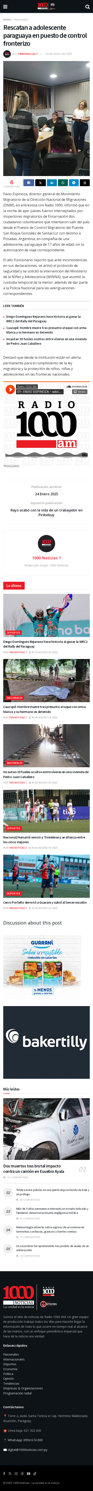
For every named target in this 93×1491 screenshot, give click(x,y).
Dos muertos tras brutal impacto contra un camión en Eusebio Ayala (33, 1168)
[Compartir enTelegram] (74, 182)
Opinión (8, 1378)
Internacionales (14, 1359)
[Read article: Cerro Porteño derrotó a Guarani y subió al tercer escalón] (46, 876)
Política (8, 1374)
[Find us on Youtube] (28, 1473)
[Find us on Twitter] (10, 1473)
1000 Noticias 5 (18, 847)
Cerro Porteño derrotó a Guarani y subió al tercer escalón (45, 902)
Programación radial (17, 1393)
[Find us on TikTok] (34, 1473)
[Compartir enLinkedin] (52, 182)
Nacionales (21, 19)
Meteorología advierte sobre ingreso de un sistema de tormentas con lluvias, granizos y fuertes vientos (50, 1229)
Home (7, 19)
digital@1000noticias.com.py (27, 1450)
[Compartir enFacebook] (28, 182)
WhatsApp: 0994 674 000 (25, 1440)
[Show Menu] (5, 6)
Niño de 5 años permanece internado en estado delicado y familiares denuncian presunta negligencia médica (52, 1211)
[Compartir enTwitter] (40, 182)
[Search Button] (87, 6)
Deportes (13, 632)
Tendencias (11, 1383)
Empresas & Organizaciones (23, 1388)
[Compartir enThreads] (85, 182)
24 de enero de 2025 (58, 54)
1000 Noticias (21, 1483)
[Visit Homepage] (46, 6)
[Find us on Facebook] (4, 1473)
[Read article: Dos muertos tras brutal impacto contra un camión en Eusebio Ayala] (46, 1129)
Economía (10, 1369)
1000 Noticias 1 (28, 54)
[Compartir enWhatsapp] (63, 182)
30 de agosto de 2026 (44, 652)
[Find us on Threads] (22, 1473)
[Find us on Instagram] (16, 1473)
